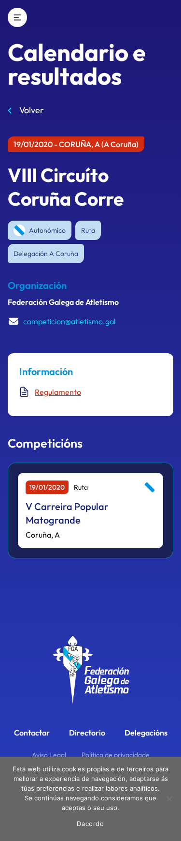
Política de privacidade (116, 755)
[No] (169, 799)
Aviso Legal (49, 755)
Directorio (87, 732)
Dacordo (90, 823)
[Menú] (17, 17)
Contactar (32, 732)
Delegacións (146, 732)
